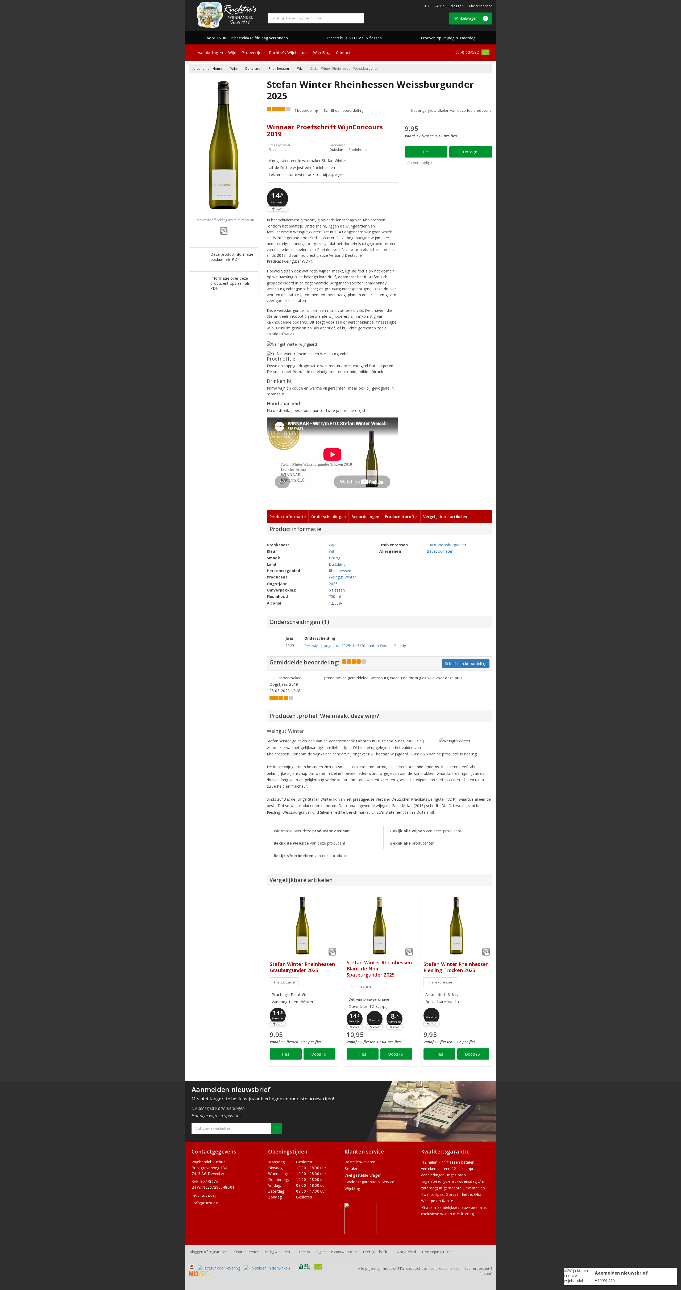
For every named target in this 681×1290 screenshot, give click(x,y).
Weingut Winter (342, 577)
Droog (334, 557)
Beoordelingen (365, 516)
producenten (412, 843)
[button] (277, 198)
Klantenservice (480, 6)
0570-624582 (434, 6)
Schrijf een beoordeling (343, 110)
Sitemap (303, 1251)
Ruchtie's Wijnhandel (288, 52)
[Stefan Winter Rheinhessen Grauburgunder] (302, 926)
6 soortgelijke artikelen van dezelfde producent (451, 110)
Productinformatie (287, 516)
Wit (299, 68)
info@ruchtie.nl (206, 1202)
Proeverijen (253, 52)
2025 (333, 583)
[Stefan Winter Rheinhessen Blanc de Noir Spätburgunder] (379, 926)
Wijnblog (352, 1188)
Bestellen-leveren (360, 1161)
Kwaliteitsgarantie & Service (369, 1181)
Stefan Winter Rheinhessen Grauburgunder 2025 (302, 967)
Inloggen (457, 6)
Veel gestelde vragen (362, 1175)
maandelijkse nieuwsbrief (456, 1207)
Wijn (232, 52)
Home (217, 68)
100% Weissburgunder (446, 544)
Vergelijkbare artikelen (445, 516)
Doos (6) (471, 151)
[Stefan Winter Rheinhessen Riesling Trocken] (456, 926)
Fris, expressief (441, 982)
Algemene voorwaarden (336, 1251)
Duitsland (252, 68)
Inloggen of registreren (208, 1251)
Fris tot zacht (284, 982)
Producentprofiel (401, 516)
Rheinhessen (279, 68)
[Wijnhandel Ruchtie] (226, 15)
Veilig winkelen (277, 1251)
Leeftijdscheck (375, 1251)
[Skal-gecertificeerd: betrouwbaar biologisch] (485, 52)
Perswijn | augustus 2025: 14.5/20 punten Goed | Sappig (355, 645)
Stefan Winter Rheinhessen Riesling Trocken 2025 (456, 967)
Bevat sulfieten (440, 551)
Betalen (351, 1168)
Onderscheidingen (328, 516)
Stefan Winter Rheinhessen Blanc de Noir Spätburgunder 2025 (379, 969)
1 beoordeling (306, 110)
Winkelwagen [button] (470, 18)
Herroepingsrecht (437, 1251)
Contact (343, 52)
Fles (426, 151)
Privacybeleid (404, 1251)
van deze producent (310, 843)
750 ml (335, 596)
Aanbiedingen (210, 52)
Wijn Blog (322, 52)
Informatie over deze (312, 830)
